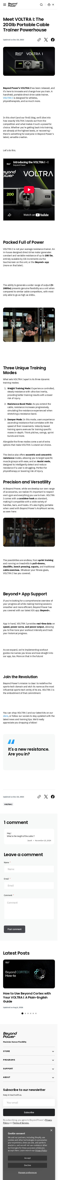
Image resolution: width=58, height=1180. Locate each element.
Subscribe (28, 1123)
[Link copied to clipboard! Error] (36, 39)
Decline (27, 1165)
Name (6, 872)
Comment (8, 905)
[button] (4, 4)
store (9, 721)
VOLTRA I (16, 96)
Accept (27, 1158)
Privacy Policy (41, 1150)
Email (6, 889)
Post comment (14, 939)
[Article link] (29, 994)
